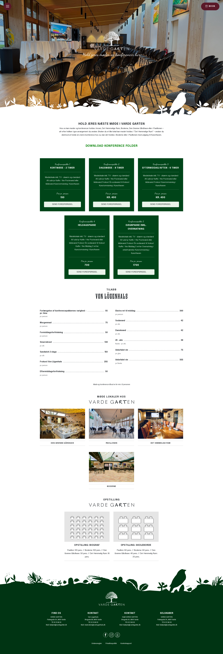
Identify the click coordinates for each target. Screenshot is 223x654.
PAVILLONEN (111, 443)
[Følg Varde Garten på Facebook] (105, 634)
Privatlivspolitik (111, 643)
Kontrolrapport (126, 643)
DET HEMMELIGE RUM (161, 443)
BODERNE (111, 486)
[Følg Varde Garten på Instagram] (111, 634)
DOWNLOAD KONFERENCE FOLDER (112, 146)
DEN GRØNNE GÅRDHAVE (62, 443)
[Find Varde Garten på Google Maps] (117, 634)
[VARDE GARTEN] (111, 40)
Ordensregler (96, 643)
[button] (7, 6)
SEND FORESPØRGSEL (62, 204)
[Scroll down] (111, 62)
